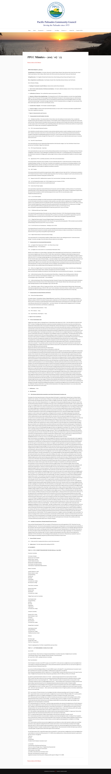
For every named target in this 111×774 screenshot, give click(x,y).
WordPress (52, 771)
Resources (64, 30)
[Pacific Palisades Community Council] (55, 14)
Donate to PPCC (79, 30)
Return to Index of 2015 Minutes (34, 62)
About (34, 30)
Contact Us (71, 30)
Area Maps (57, 30)
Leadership (49, 30)
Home (29, 30)
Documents (40, 30)
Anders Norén (64, 771)
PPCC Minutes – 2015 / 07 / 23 (45, 57)
